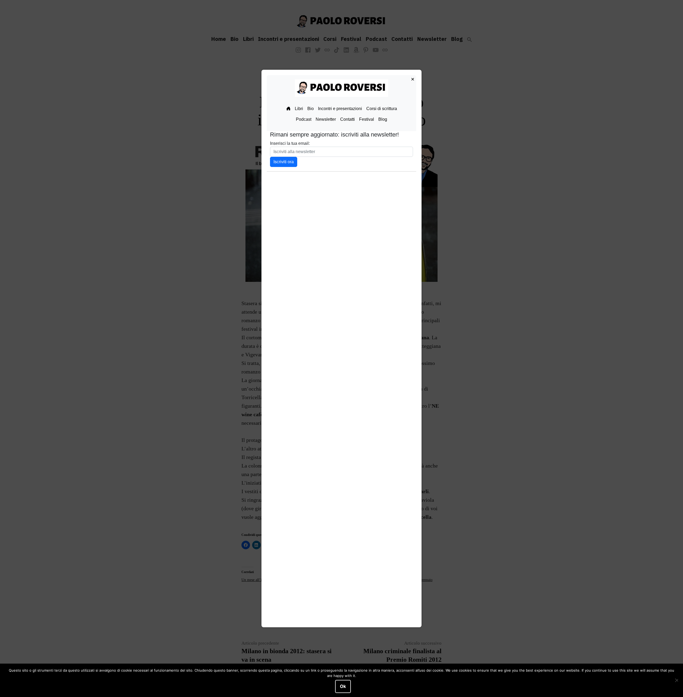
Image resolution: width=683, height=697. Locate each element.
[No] (676, 680)
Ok (343, 686)
